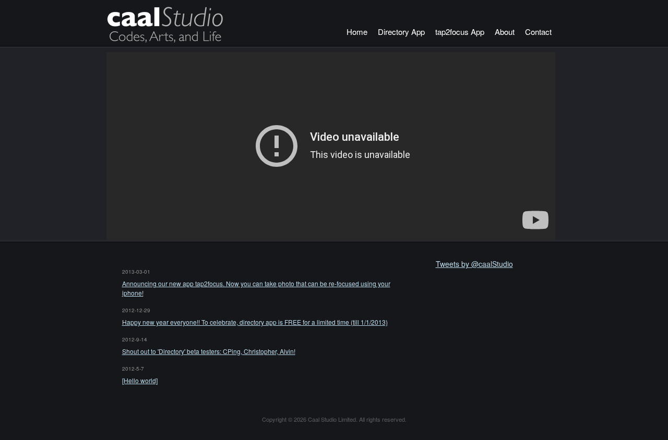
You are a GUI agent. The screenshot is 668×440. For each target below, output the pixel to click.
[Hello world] (140, 380)
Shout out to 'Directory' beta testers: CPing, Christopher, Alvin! (208, 351)
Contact (538, 31)
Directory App (401, 31)
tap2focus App (459, 31)
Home (357, 31)
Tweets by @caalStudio (474, 264)
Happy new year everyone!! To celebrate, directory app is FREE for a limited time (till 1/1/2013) (255, 321)
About (505, 31)
